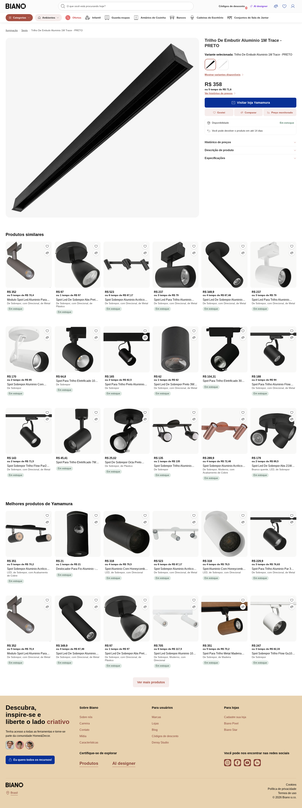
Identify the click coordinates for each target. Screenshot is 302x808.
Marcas (156, 717)
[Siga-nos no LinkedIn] (257, 762)
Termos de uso (287, 793)
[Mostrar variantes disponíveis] (210, 64)
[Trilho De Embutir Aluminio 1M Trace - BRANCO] (223, 68)
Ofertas (76, 17)
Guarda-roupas (121, 17)
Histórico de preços (218, 142)
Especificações (215, 158)
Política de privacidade (282, 788)
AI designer (260, 6)
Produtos (89, 763)
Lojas (155, 723)
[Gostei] (47, 246)
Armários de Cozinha (153, 17)
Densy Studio (160, 742)
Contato (84, 729)
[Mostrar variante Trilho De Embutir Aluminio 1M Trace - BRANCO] (223, 64)
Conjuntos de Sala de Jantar (251, 17)
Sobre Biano (89, 707)
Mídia (83, 736)
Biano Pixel (231, 723)
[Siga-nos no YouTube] (247, 762)
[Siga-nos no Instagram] (227, 762)
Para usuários (162, 707)
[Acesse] (292, 6)
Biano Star (230, 729)
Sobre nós (86, 717)
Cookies (291, 784)
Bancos (181, 17)
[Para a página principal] (20, 6)
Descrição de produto (219, 150)
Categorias (19, 17)
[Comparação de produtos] (275, 6)
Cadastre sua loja (235, 717)
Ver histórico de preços (219, 93)
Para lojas (231, 707)
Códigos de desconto (233, 7)
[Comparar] (47, 253)
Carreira (85, 723)
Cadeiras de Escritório (210, 17)
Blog (155, 729)
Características (89, 742)
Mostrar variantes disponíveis (222, 74)
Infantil (96, 17)
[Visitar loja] (102, 127)
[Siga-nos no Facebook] (237, 762)
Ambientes (48, 17)
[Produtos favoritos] (284, 6)
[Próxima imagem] (98, 348)
